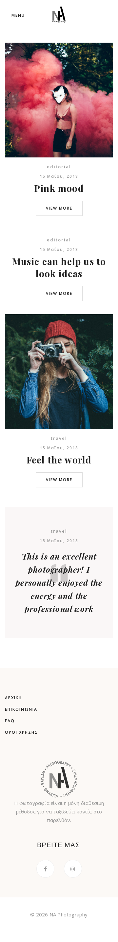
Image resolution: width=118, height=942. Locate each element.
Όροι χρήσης (21, 732)
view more (59, 208)
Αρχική (13, 698)
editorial (59, 167)
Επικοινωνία (21, 709)
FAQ (10, 721)
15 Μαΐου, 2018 (59, 176)
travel (59, 438)
